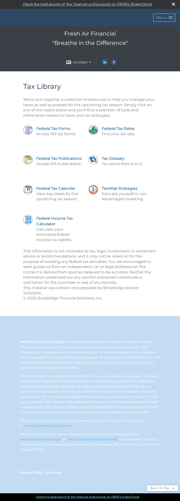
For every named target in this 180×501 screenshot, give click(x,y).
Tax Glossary (113, 158)
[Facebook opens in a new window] (114, 64)
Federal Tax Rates (118, 128)
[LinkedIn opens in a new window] (105, 64)
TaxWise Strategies (119, 188)
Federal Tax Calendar (55, 188)
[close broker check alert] (173, 4)
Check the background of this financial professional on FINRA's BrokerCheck (87, 4)
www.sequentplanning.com (48, 426)
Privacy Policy (31, 472)
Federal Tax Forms (53, 128)
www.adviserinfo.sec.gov (41, 439)
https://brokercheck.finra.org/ (92, 439)
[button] (164, 18)
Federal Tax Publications (59, 158)
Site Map (53, 472)
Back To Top (160, 488)
